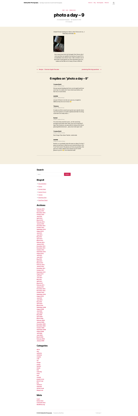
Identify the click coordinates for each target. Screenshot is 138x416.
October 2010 (40, 292)
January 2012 (40, 266)
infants (38, 368)
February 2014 (41, 222)
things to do (72, 10)
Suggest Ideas (42, 189)
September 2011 (41, 272)
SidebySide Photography (31, 2)
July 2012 (39, 255)
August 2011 (40, 274)
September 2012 (41, 251)
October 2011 (40, 270)
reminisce (39, 384)
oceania (39, 377)
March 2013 (40, 240)
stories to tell (40, 388)
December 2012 (41, 246)
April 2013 (39, 238)
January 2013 (40, 244)
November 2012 (41, 248)
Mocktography (100, 2)
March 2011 (40, 283)
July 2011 (39, 276)
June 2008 (40, 335)
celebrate (39, 355)
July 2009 (39, 311)
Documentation (42, 183)
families (39, 366)
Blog (95, 2)
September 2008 (41, 329)
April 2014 (39, 218)
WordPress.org (41, 404)
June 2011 (39, 277)
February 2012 (40, 264)
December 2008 (41, 324)
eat (37, 360)
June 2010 (39, 300)
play (67, 10)
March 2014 (40, 220)
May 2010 (39, 302)
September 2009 (41, 307)
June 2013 (39, 235)
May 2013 (39, 237)
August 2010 (40, 296)
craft (38, 358)
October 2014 (40, 214)
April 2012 (39, 261)
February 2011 (40, 285)
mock (38, 373)
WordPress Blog (42, 197)
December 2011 (41, 268)
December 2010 (41, 288)
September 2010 (41, 294)
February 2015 (40, 209)
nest (63, 10)
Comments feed (41, 402)
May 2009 (39, 314)
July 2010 (39, 298)
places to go (40, 381)
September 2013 (41, 229)
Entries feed (40, 401)
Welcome (107, 2)
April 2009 (39, 316)
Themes (40, 194)
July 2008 (39, 333)
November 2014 (41, 212)
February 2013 (40, 242)
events (38, 364)
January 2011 (40, 287)
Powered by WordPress (58, 413)
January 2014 (40, 224)
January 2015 (40, 211)
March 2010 (40, 305)
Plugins (40, 186)
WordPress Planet (42, 200)
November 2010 (41, 290)
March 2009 (40, 318)
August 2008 (40, 331)
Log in (38, 399)
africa (38, 349)
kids (38, 370)
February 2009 (41, 320)
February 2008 (41, 339)
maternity (39, 371)
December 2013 (41, 225)
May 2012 (39, 259)
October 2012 (40, 250)
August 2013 (40, 231)
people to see (40, 379)
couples (39, 357)
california (39, 353)
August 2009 (40, 309)
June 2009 (40, 313)
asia (38, 351)
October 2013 (40, 227)
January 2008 (40, 340)
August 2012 (40, 253)
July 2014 (39, 216)
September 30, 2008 (77, 19)
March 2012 (40, 263)
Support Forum (42, 192)
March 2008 (40, 337)
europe (38, 362)
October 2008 (40, 327)
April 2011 (39, 281)
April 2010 (39, 303)
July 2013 (39, 233)
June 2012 (39, 257)
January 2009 (40, 322)
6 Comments (69, 21)
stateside (39, 386)
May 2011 (39, 279)
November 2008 (41, 326)
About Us (90, 2)
